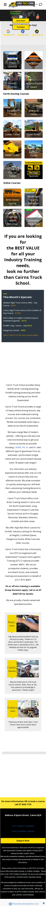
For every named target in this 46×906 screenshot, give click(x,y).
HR (23, 447)
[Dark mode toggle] (44, 903)
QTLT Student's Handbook (23, 826)
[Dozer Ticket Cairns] (34, 128)
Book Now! (20, 21)
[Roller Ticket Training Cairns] (12, 149)
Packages (21, 27)
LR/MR (18, 447)
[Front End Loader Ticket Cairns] (12, 128)
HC (27, 447)
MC (34, 447)
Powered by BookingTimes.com (25, 904)
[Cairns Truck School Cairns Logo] (23, 4)
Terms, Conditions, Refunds (23, 831)
